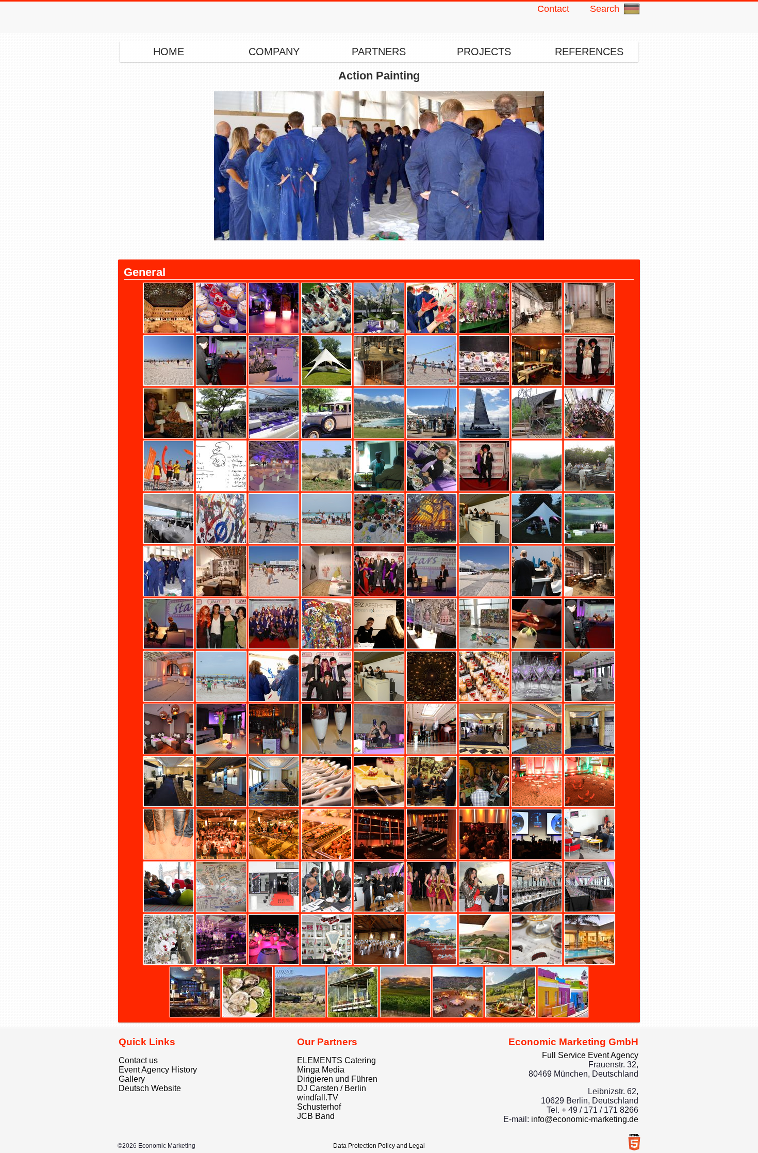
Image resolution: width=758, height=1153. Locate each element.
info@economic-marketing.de (584, 1119)
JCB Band (316, 1116)
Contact (553, 9)
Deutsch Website (150, 1088)
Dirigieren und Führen (337, 1079)
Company (274, 51)
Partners (379, 51)
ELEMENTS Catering (336, 1060)
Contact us (138, 1060)
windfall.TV (317, 1097)
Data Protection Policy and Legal (379, 1145)
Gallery (132, 1079)
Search (604, 9)
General (145, 272)
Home (168, 51)
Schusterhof (319, 1106)
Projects (484, 51)
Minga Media (320, 1069)
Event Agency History (158, 1069)
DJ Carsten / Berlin (331, 1088)
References (589, 51)
